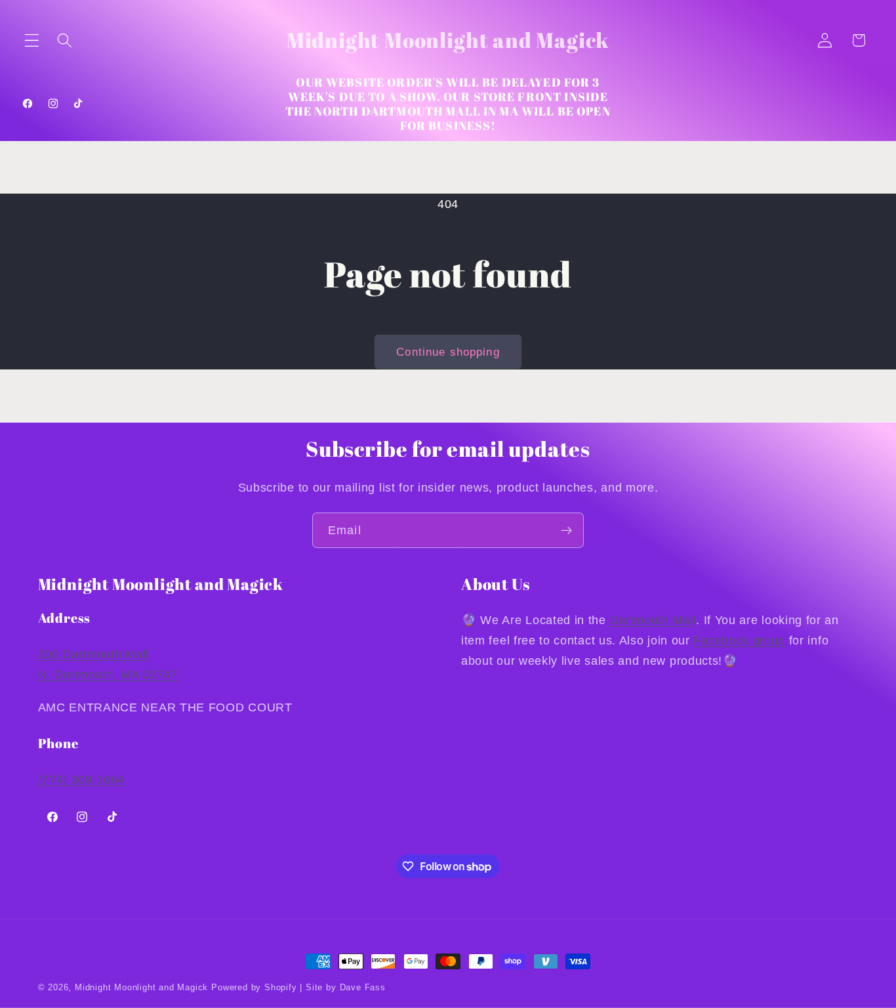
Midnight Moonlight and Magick (141, 987)
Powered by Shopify (254, 987)
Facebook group (739, 640)
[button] (32, 40)
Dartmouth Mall (653, 620)
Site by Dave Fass (346, 987)
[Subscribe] (566, 530)
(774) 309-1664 (81, 779)
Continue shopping (448, 351)
